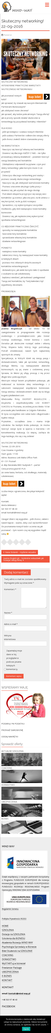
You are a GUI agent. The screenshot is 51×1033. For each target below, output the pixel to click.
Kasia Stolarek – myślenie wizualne (20, 552)
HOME (5, 925)
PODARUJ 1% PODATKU (12, 723)
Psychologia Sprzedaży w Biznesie (19, 946)
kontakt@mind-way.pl (19, 993)
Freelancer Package (12, 967)
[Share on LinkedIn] (22, 541)
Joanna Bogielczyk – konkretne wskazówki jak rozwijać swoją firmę (23, 559)
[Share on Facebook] (4, 541)
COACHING (7, 955)
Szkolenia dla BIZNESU (13, 938)
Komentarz (10, 589)
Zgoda (26, 1029)
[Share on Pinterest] (16, 541)
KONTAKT (7, 980)
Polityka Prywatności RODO (14, 918)
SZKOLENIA (8, 930)
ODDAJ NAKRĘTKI (9, 736)
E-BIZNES (7, 975)
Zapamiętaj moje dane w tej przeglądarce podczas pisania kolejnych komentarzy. (14, 660)
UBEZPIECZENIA (10, 971)
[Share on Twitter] (10, 541)
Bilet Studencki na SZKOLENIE (17, 950)
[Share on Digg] (28, 541)
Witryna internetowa (10, 637)
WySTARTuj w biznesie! (13, 963)
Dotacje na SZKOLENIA (13, 934)
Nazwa (8, 612)
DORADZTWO (9, 959)
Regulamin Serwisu (10, 909)
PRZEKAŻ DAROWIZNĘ (12, 730)
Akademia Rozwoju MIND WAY (17, 942)
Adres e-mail (11, 624)
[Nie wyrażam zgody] (47, 1024)
